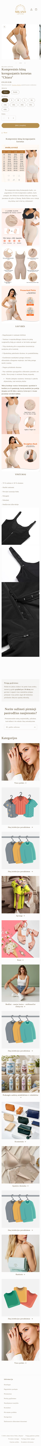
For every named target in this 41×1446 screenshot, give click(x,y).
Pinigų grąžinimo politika (32, 1435)
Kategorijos (8, 1417)
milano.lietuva (10, 1435)
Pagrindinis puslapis (11, 1389)
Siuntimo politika (14, 1442)
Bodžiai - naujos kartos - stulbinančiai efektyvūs (21, 1005)
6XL (5, 109)
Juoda (15, 92)
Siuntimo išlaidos (16, 84)
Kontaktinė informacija (27, 1442)
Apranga (19, 916)
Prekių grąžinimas (10, 1398)
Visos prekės (19, 783)
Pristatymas (8, 1394)
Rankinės (19, 1274)
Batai (19, 960)
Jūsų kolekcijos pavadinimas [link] (19, 827)
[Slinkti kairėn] (16, 63)
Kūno (6, 92)
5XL (30, 105)
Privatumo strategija (13, 1439)
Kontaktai (7, 1408)
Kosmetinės (19, 1142)
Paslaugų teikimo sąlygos (28, 1439)
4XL (22, 105)
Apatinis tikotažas (19, 1186)
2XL (5, 105)
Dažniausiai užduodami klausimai (15, 1421)
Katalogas (7, 1384)
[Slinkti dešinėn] (25, 63)
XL (32, 100)
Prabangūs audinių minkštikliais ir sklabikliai (20, 1095)
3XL (13, 105)
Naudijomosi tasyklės (11, 1403)
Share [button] (5, 132)
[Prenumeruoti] (34, 727)
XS (5, 100)
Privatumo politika (10, 1412)
